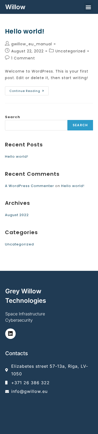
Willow (15, 7)
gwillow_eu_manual (31, 44)
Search (12, 116)
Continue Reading (29, 89)
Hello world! (24, 31)
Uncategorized (70, 51)
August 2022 (17, 214)
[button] (88, 7)
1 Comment (23, 58)
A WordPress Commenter (29, 185)
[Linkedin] (10, 333)
